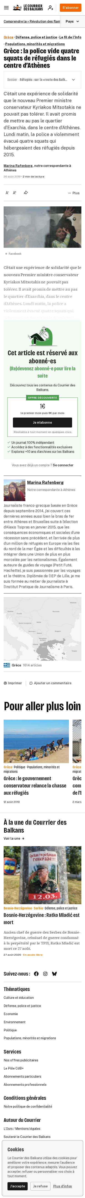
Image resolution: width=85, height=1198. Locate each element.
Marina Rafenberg (18, 166)
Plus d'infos (62, 1186)
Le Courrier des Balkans (33, 8)
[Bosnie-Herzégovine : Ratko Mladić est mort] (42, 875)
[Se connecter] (52, 7)
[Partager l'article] (26, 192)
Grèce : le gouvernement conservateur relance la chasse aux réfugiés (35, 785)
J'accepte (17, 1186)
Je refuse (40, 1186)
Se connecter (63, 465)
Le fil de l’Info (70, 37)
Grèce (8, 37)
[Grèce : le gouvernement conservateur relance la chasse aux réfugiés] (36, 741)
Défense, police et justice (36, 37)
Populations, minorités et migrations (35, 44)
